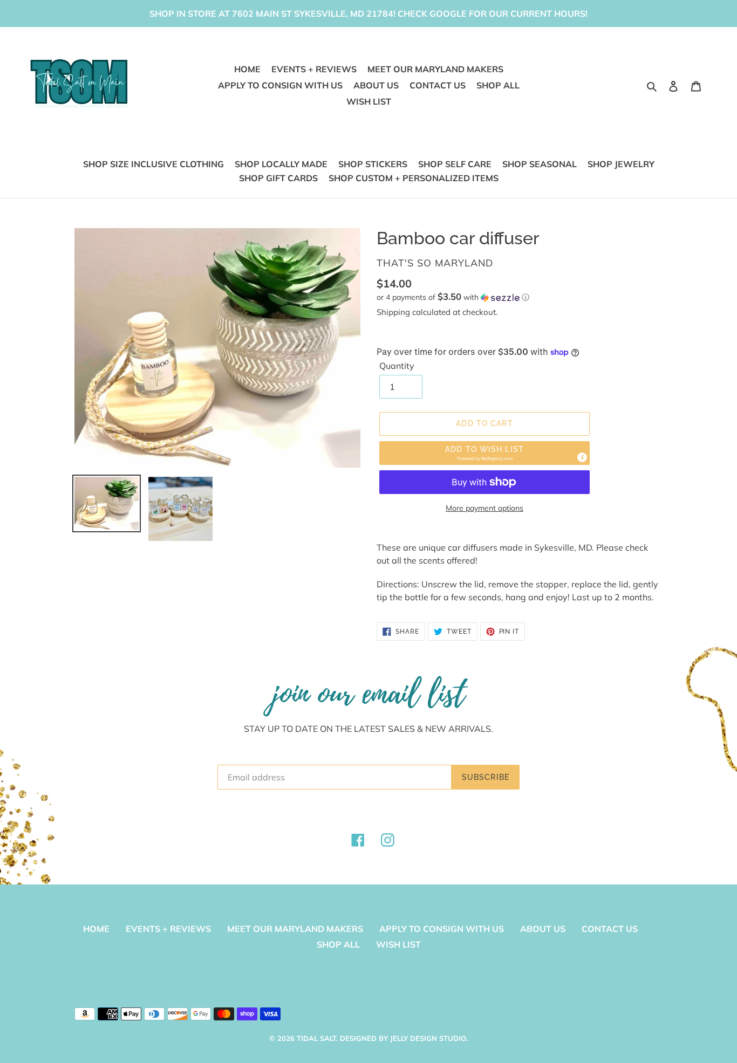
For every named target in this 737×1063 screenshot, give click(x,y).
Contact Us (610, 928)
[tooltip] (582, 457)
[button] (453, 297)
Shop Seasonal (539, 164)
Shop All (338, 944)
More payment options (484, 508)
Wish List (398, 944)
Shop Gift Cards (278, 178)
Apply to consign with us (441, 928)
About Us (542, 928)
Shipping (393, 312)
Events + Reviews (168, 928)
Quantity (396, 365)
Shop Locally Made (281, 164)
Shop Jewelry (621, 164)
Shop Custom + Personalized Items (414, 178)
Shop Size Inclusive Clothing (153, 164)
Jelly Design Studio (428, 1038)
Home (96, 928)
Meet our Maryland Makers (295, 928)
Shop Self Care (455, 164)
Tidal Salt (316, 1038)
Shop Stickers (372, 164)
